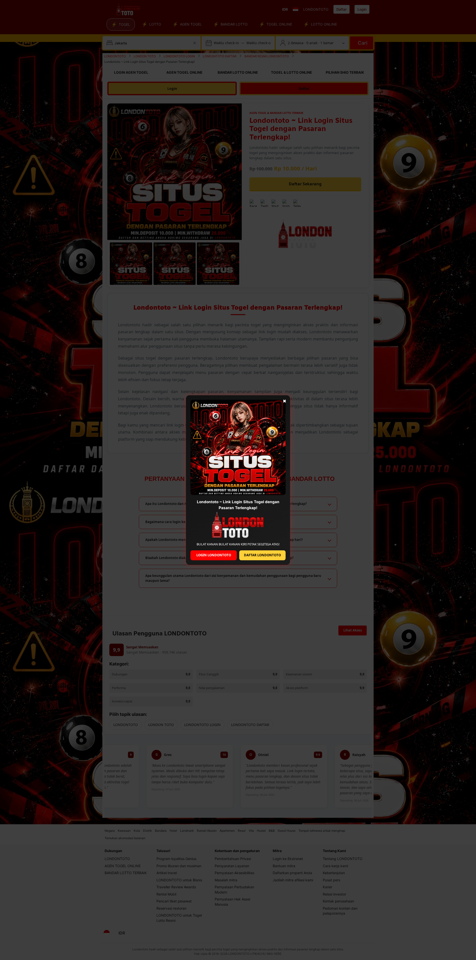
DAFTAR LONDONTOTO (262, 555)
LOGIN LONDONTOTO (213, 555)
